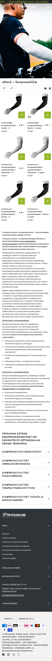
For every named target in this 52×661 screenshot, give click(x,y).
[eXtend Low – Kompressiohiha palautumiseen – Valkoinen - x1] (13, 148)
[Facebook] (3, 654)
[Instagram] (8, 654)
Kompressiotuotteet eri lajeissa (15, 546)
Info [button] (4, 525)
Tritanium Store (13, 634)
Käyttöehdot (30, 642)
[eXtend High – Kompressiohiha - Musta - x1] (13, 106)
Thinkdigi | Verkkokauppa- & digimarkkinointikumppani (18, 649)
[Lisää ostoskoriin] (21, 115)
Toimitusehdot (26, 636)
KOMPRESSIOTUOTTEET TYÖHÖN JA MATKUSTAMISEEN (22, 498)
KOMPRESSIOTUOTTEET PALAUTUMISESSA (15, 474)
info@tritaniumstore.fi (13, 595)
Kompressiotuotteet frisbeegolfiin (16, 550)
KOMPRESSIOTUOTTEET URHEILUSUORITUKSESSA (16, 462)
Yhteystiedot (9, 636)
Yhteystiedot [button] (9, 603)
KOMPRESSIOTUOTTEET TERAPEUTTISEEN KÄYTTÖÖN (18, 486)
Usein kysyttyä (37, 634)
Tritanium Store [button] (11, 568)
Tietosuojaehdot (11, 642)
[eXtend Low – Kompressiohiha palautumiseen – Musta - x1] (13, 192)
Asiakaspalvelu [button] (11, 576)
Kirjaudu (5, 533)
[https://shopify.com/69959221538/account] (13, 654)
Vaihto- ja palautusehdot (16, 639)
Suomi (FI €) (25, 618)
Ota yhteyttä (7, 554)
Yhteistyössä (40, 645)
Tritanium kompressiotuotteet (15, 542)
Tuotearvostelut (9, 538)
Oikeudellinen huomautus (17, 645)
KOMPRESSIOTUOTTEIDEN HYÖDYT (22, 451)
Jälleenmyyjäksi (9, 558)
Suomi (7, 618)
